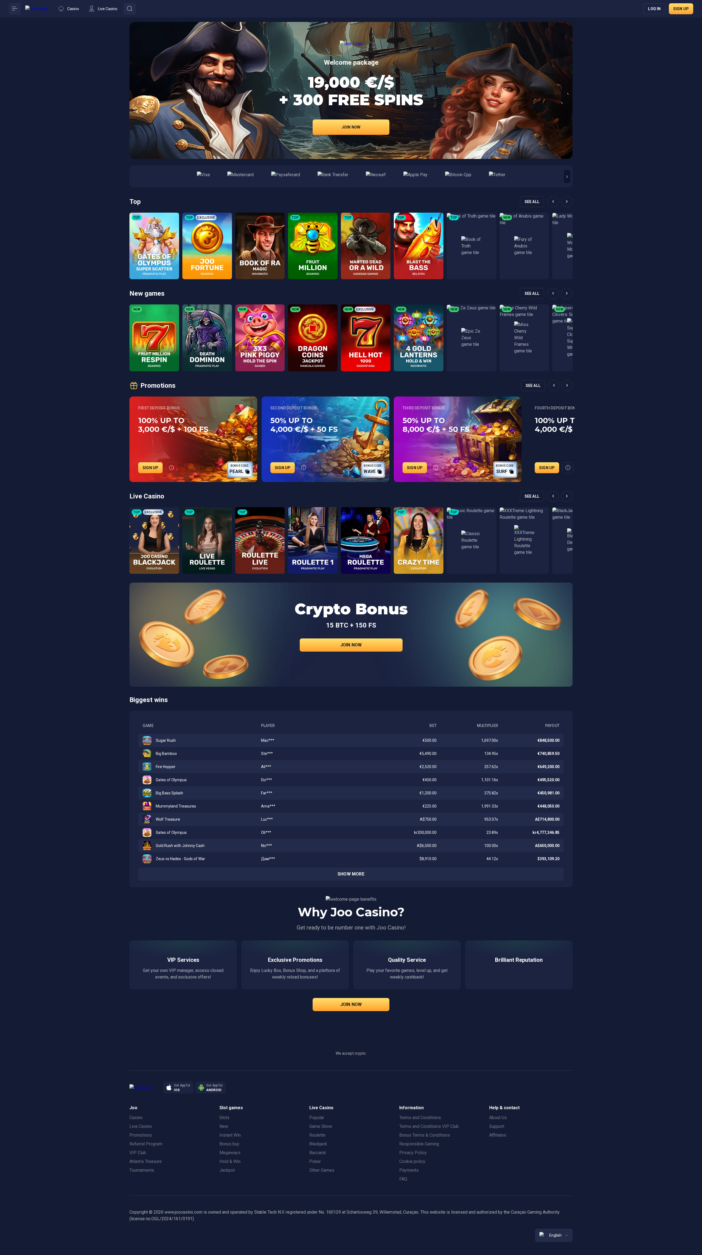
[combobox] (554, 1235)
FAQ (403, 1179)
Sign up (681, 9)
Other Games (321, 1170)
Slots (224, 1117)
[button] (567, 176)
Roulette (317, 1135)
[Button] (15, 9)
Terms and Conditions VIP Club (429, 1126)
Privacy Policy (413, 1152)
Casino (136, 1117)
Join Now (351, 127)
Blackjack (318, 1143)
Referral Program (145, 1143)
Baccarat (317, 1152)
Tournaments (141, 1170)
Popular (316, 1117)
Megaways (229, 1152)
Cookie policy (412, 1161)
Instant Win (230, 1135)
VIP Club (137, 1152)
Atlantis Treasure (145, 1161)
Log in (654, 9)
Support (496, 1126)
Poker (315, 1161)
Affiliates (497, 1135)
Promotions (140, 1135)
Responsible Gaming (419, 1143)
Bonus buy (229, 1143)
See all (532, 201)
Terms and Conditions (420, 1117)
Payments (409, 1170)
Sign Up (150, 468)
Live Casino (140, 1126)
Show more (351, 874)
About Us (498, 1117)
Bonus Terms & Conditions (424, 1135)
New (223, 1126)
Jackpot (227, 1170)
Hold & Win (229, 1161)
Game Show (320, 1126)
